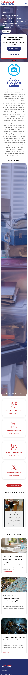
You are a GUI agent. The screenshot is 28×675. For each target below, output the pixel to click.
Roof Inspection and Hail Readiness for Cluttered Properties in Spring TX (11, 598)
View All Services (14, 485)
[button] (12, 60)
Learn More (6, 31)
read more (6, 571)
